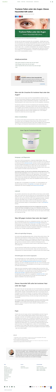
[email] (22, 16)
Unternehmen (23, 366)
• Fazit (16, 67)
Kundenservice (6, 375)
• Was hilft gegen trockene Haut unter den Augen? (24, 64)
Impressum (6, 380)
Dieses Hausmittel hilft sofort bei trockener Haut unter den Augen (28, 65)
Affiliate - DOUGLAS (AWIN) (41, 370)
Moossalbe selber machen (8, 370)
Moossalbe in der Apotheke (8, 369)
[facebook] (16, 16)
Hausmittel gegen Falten (8, 371)
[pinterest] (20, 16)
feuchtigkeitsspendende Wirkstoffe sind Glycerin (32, 261)
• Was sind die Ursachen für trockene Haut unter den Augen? (27, 62)
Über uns (5, 366)
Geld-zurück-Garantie (7, 376)
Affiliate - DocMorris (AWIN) (41, 369)
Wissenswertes (6, 374)
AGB (5, 379)
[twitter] (18, 16)
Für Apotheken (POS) (40, 366)
